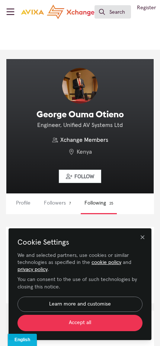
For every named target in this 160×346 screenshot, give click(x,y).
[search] (113, 12)
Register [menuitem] (146, 7)
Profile (23, 203)
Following (98, 203)
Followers (57, 203)
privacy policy (32, 269)
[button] (80, 176)
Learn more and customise (80, 304)
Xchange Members (84, 140)
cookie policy (106, 262)
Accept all (80, 322)
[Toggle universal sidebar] (10, 11)
